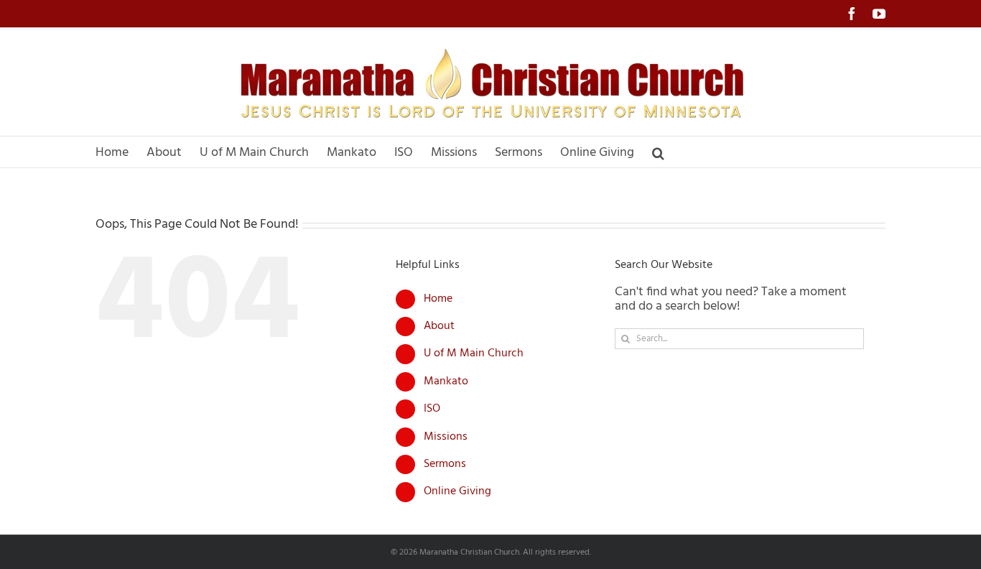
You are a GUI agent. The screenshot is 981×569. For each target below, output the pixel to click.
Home (438, 299)
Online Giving (457, 491)
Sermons (445, 464)
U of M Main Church (474, 353)
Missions (446, 436)
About (439, 326)
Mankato (446, 381)
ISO (432, 408)
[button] (658, 152)
